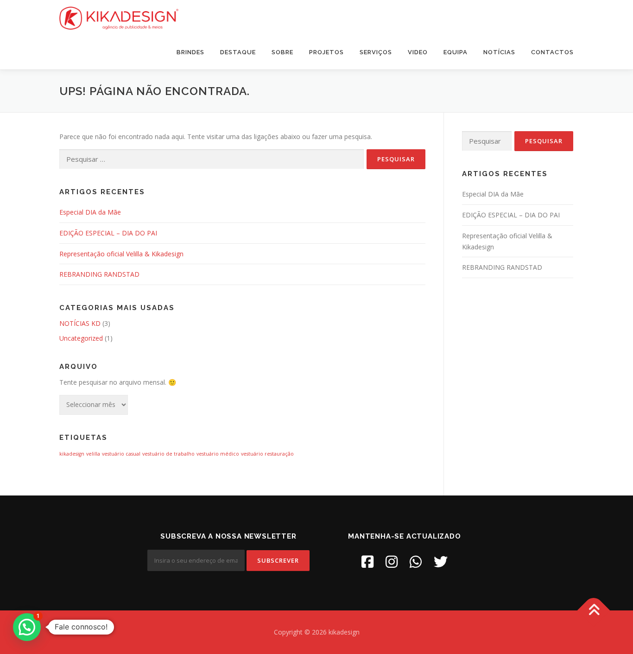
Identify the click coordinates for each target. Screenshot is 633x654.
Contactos (552, 52)
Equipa (455, 52)
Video (418, 52)
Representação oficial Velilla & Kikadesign (121, 253)
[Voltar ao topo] (593, 610)
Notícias (499, 52)
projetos (326, 52)
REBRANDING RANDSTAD (99, 274)
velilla (93, 454)
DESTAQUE (238, 52)
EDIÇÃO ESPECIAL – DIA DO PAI (108, 233)
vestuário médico (217, 454)
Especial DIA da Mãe (90, 212)
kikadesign (71, 454)
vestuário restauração (267, 454)
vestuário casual (121, 454)
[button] (27, 627)
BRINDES (190, 52)
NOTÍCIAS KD (80, 323)
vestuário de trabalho (168, 454)
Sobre (282, 52)
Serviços (376, 52)
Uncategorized (81, 338)
